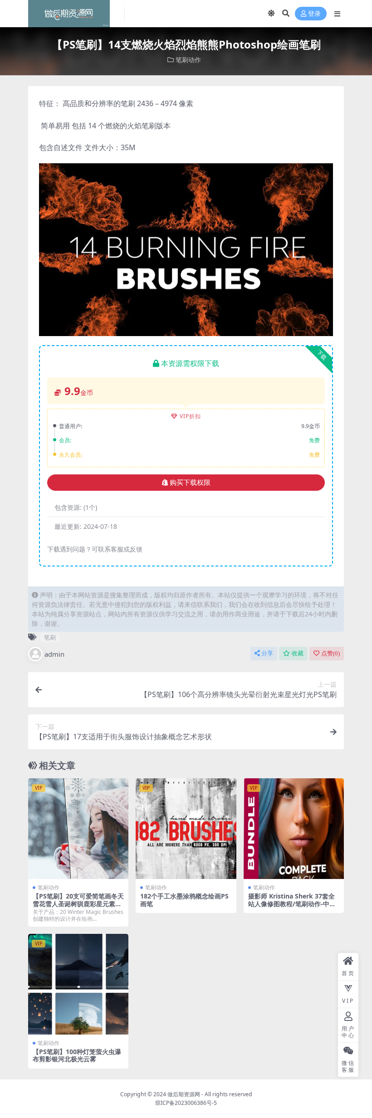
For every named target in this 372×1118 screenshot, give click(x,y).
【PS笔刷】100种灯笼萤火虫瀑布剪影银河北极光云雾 (77, 1055)
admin (54, 654)
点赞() (330, 653)
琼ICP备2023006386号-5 (186, 1103)
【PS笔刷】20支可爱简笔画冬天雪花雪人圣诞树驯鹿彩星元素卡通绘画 (78, 904)
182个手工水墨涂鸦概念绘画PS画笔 (184, 900)
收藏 (297, 653)
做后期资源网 (183, 1094)
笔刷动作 (188, 59)
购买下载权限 (190, 482)
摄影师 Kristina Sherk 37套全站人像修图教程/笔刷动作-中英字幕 (292, 904)
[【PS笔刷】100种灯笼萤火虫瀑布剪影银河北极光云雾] (78, 984)
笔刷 (50, 637)
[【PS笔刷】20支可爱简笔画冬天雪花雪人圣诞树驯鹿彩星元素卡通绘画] (78, 828)
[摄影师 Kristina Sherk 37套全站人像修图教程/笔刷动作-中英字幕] (294, 828)
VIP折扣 (190, 416)
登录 (314, 13)
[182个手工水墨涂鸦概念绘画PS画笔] (186, 828)
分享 (267, 653)
